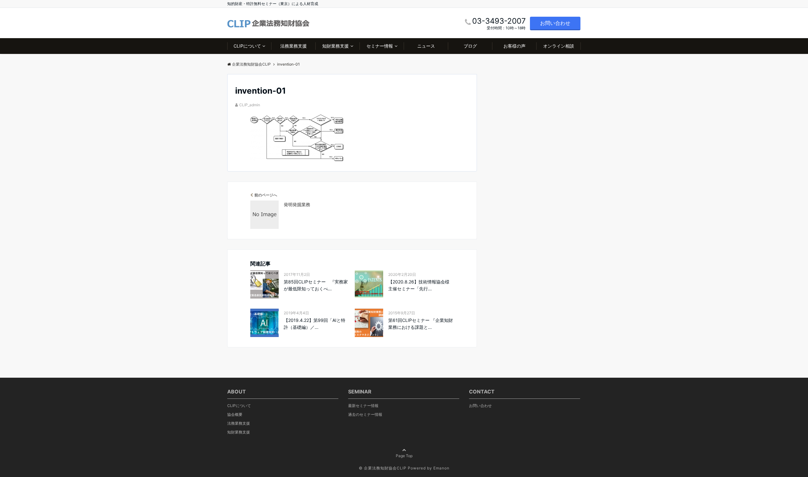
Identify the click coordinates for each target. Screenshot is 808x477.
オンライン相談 (558, 46)
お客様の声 (514, 46)
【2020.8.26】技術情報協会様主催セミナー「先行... (418, 285)
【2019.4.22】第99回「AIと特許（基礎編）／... (314, 323)
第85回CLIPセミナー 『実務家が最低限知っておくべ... (316, 285)
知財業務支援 (335, 46)
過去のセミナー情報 (365, 414)
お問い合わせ (555, 23)
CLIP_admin (249, 104)
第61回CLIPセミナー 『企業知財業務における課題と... (420, 323)
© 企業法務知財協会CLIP (383, 468)
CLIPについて (247, 46)
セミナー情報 (379, 46)
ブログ (470, 46)
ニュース (426, 46)
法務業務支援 (293, 46)
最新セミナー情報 (363, 405)
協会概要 (234, 414)
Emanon (441, 468)
